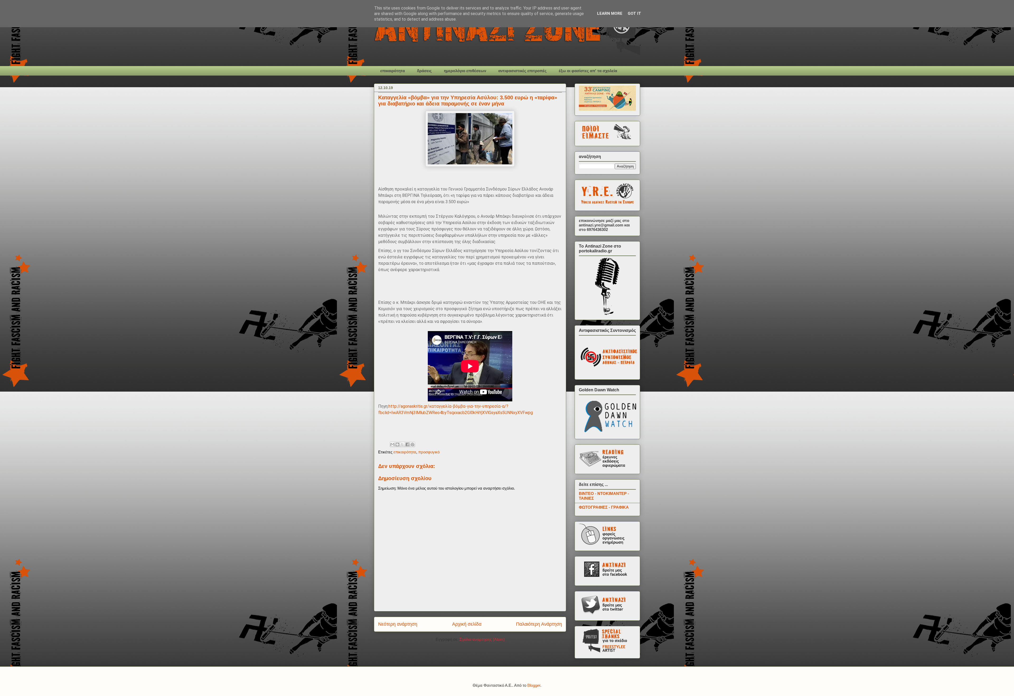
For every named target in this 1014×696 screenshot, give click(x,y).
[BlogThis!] (397, 444)
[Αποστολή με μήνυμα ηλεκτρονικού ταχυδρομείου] (392, 444)
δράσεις (424, 70)
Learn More (609, 13)
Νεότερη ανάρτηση (397, 624)
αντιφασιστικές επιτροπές (522, 70)
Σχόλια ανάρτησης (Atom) (482, 639)
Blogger (533, 685)
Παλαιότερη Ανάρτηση (539, 624)
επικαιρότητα (392, 70)
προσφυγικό (429, 452)
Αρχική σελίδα (466, 624)
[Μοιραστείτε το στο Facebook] (407, 444)
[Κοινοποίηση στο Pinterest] (412, 444)
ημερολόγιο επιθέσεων (465, 70)
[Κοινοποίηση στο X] (402, 444)
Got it (634, 13)
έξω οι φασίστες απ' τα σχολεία (588, 70)
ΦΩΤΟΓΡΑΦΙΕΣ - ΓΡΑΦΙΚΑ (604, 507)
